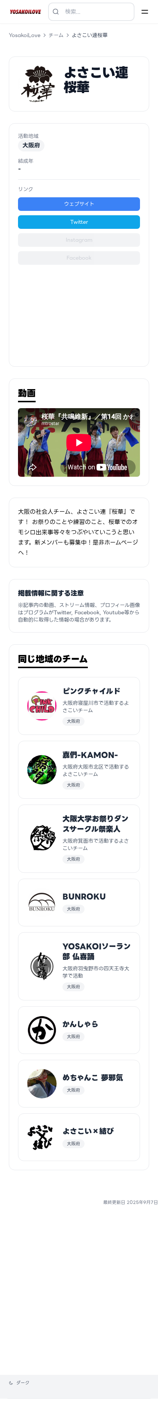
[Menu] (144, 11)
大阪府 (31, 145)
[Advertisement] (79, 311)
